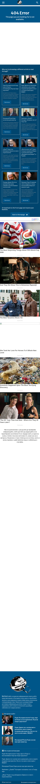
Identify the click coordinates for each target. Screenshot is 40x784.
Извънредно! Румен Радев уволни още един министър (25, 741)
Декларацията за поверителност (28, 782)
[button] (3, 2)
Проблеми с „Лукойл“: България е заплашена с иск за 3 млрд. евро (28, 120)
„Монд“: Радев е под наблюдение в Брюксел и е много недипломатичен (11, 151)
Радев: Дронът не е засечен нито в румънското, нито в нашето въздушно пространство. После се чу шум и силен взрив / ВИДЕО (28, 89)
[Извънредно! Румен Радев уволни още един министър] (11, 112)
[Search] (37, 2)
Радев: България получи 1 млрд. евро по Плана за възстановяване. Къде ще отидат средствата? (26, 719)
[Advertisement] (20, 43)
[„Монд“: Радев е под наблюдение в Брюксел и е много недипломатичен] (11, 143)
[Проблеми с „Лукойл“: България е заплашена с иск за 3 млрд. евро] (29, 112)
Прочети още (7, 102)
